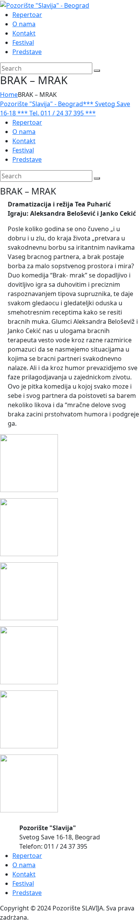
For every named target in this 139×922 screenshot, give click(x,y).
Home (9, 94)
